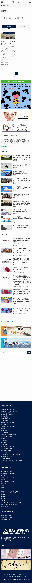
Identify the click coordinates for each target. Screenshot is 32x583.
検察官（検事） (5, 428)
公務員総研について (8, 574)
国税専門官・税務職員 (7, 414)
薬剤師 (3, 496)
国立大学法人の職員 (6, 518)
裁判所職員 (4, 430)
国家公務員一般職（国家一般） (9, 412)
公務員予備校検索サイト (19, 576)
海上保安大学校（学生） (7, 446)
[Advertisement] (16, 380)
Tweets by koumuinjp (6, 146)
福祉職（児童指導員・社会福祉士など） (12, 504)
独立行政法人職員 (6, 516)
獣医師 (3, 494)
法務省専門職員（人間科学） (9, 422)
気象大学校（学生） (6, 450)
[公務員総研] (16, 2)
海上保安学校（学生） (7, 448)
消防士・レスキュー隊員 (7, 477)
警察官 (3, 475)
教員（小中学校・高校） (7, 482)
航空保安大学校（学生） (7, 457)
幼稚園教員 (4, 484)
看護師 (3, 500)
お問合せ (15, 574)
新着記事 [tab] (9, 27)
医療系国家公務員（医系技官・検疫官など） (13, 461)
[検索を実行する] (29, 352)
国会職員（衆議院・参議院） (9, 434)
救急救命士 (4, 479)
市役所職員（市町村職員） (8, 473)
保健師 (3, 498)
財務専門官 (4, 416)
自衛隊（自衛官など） (7, 459)
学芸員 (3, 488)
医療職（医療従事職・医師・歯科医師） (12, 502)
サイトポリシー (9, 576)
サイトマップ (25, 574)
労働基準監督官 (5, 420)
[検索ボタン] (30, 2)
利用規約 (20, 574)
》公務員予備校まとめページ (9, 321)
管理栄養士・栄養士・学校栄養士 (10, 492)
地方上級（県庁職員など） (8, 471)
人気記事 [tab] (23, 27)
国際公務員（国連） (6, 520)
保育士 (3, 486)
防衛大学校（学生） (6, 453)
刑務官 (3, 438)
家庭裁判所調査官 (6, 432)
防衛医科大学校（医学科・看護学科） (11, 455)
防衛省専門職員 (5, 444)
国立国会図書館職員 (6, 436)
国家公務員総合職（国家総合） (9, 410)
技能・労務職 (4, 506)
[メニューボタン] (2, 2)
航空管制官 (4, 424)
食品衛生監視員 (5, 418)
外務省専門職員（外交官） (8, 426)
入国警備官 (4, 440)
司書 (2, 490)
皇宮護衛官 (4, 442)
